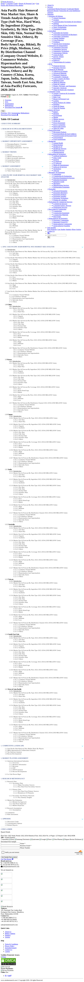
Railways (56, 60)
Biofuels (56, 114)
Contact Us (51, 231)
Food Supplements (59, 139)
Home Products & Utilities (62, 102)
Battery (55, 112)
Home (3, 3)
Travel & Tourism (59, 108)
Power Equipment (59, 123)
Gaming (56, 101)
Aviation (56, 20)
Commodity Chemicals (60, 77)
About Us (50, 5)
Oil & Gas (56, 121)
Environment (57, 115)
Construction (57, 211)
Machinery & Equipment (57, 172)
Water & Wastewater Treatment (63, 90)
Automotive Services (60, 49)
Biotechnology (58, 145)
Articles (78, 229)
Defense (56, 23)
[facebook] (10, 976)
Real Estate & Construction (57, 209)
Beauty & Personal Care (61, 99)
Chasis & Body (58, 55)
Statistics (69, 229)
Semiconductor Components (62, 224)
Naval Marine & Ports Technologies (65, 25)
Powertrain (57, 58)
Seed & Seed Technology (61, 44)
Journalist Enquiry (11, 948)
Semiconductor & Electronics (58, 218)
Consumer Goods (54, 91)
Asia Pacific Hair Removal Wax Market (20, 4)
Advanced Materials (59, 73)
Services (50, 7)
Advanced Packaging (60, 191)
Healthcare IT (57, 147)
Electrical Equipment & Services (63, 178)
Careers (7, 951)
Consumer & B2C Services (62, 205)
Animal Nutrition (58, 38)
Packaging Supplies (59, 196)
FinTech (56, 159)
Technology (57, 169)
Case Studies (61, 229)
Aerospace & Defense (56, 16)
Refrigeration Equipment (61, 187)
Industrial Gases (58, 80)
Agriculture (52, 31)
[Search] (48, 237)
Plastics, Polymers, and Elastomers (64, 86)
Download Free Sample (13, 107)
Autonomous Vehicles (60, 53)
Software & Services (60, 167)
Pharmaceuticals (58, 152)
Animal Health (58, 143)
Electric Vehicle (58, 57)
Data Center (57, 158)
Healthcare (52, 141)
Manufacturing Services (61, 185)
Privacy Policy (9, 946)
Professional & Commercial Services (60, 202)
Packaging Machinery (60, 193)
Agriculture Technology (61, 36)
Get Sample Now (7, 857)
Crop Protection (58, 40)
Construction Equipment (61, 213)
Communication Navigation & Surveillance (67, 22)
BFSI (50, 64)
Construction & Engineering (62, 176)
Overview (8, 100)
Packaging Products (59, 194)
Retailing (56, 104)
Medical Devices (58, 150)
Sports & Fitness (58, 106)
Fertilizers (56, 42)
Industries (50, 14)
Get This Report (6, 859)
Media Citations (10, 933)
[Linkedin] (9, 976)
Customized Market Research (56, 9)
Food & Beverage (54, 130)
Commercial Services (60, 204)
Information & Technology (57, 154)
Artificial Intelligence (60, 156)
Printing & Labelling (60, 200)
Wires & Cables (58, 128)
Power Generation (59, 125)
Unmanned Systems (59, 29)
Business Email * (25, 846)
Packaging (52, 189)
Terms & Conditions (11, 944)
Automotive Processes (60, 47)
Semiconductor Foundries (61, 226)
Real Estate (57, 216)
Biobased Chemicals (60, 75)
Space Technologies (59, 27)
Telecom (56, 170)
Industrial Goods (58, 182)
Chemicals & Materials (56, 69)
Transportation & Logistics (62, 62)
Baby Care (56, 97)
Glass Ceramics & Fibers (61, 79)
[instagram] (6, 976)
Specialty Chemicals (60, 88)
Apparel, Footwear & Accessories (64, 93)
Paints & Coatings (59, 84)
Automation (57, 174)
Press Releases (52, 229)
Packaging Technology (60, 198)
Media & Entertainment (61, 165)
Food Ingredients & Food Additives (64, 134)
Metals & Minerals (59, 82)
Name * (22, 843)
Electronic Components (61, 220)
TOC (6, 102)
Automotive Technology (61, 51)
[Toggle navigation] (14, 2)
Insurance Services (59, 68)
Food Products (58, 137)
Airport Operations (59, 18)
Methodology (9, 105)
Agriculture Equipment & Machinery (65, 34)
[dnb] (3, 957)
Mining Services (58, 119)
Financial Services (59, 66)
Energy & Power (54, 110)
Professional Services (60, 207)
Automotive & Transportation (58, 45)
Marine (55, 117)
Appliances (57, 95)
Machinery (56, 183)
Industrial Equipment (60, 180)
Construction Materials (60, 215)
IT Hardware (57, 161)
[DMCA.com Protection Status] (8, 965)
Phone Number (25, 848)
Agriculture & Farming (60, 33)
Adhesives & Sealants (60, 71)
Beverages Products (59, 132)
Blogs (74, 229)
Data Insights (51, 227)
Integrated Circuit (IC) (60, 222)
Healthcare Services (59, 148)
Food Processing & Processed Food (65, 136)
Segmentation (9, 104)
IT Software (57, 163)
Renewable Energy (59, 126)
